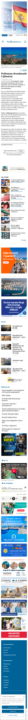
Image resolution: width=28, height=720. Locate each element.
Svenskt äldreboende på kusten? (11, 400)
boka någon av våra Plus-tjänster (15, 153)
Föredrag (5, 668)
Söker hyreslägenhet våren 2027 (12, 421)
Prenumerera (4, 35)
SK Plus (5, 650)
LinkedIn (5, 685)
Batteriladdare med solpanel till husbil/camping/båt (13, 391)
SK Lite (5, 652)
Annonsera (6, 671)
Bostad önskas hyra (9, 417)
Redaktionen (6, 664)
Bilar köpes (6, 395)
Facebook (6, 682)
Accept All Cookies (13, 707)
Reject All (13, 711)
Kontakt (5, 666)
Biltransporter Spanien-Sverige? (11, 430)
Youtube (5, 687)
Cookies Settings (12, 715)
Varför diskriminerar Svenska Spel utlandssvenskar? (13, 410)
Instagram (6, 680)
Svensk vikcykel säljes (10, 414)
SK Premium (6, 648)
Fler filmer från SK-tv (7, 480)
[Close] (24, 696)
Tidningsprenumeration (9, 655)
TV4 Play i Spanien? (9, 426)
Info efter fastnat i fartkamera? (9, 405)
